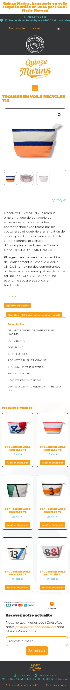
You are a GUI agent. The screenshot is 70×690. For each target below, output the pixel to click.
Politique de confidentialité (22, 685)
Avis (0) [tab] (56, 315)
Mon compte (17, 28)
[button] (35, 88)
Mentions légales (56, 685)
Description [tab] (13, 315)
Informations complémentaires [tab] (36, 315)
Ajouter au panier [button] (17, 463)
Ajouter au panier (17, 305)
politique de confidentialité (35, 627)
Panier (36, 28)
